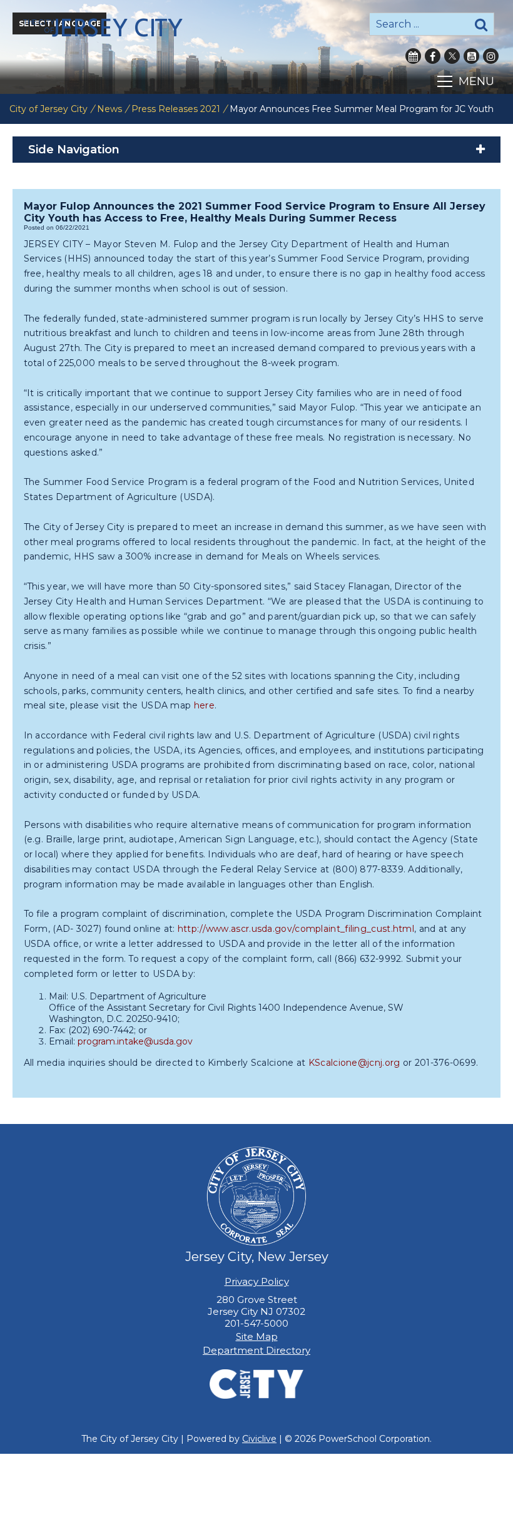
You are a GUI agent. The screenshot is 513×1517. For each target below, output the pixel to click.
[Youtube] (471, 56)
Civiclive (259, 1438)
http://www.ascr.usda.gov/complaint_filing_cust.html (296, 928)
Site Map (257, 1336)
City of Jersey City (48, 109)
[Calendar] (413, 56)
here (204, 705)
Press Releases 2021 (175, 109)
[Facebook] (432, 56)
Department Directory (256, 1350)
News (109, 109)
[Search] (481, 24)
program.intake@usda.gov (135, 1041)
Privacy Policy (257, 1281)
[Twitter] (452, 56)
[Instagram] (491, 56)
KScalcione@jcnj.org (354, 1062)
